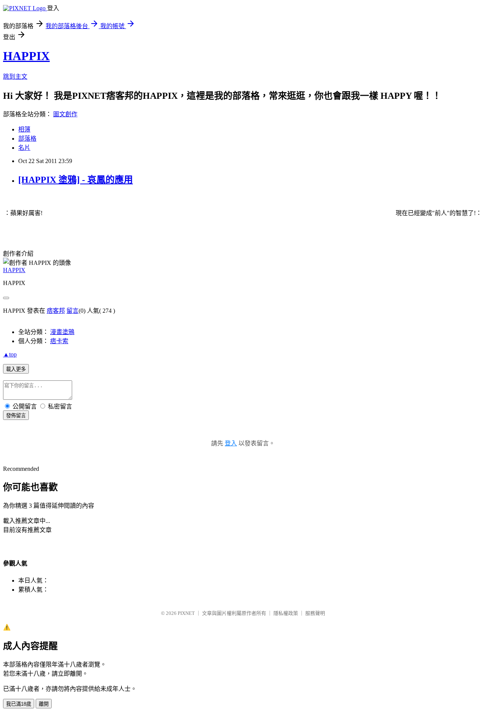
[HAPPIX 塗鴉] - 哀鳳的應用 (75, 180)
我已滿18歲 (18, 704)
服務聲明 (315, 613)
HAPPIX (26, 56)
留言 (72, 310)
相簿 (24, 129)
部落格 (27, 138)
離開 (44, 704)
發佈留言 (16, 415)
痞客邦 (56, 310)
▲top (10, 354)
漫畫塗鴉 (62, 332)
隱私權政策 (285, 613)
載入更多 (16, 369)
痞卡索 (59, 341)
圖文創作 (65, 114)
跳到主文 (15, 76)
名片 (24, 147)
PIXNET (186, 613)
